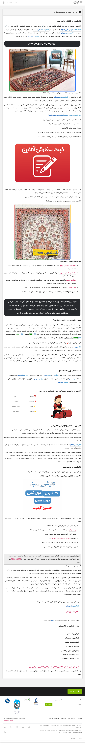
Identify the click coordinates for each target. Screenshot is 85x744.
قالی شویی (77, 347)
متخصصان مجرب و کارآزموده (67, 265)
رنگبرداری (55, 375)
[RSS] (5, 732)
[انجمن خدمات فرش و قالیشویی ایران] (7, 701)
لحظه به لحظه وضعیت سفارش (61, 538)
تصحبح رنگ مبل (63, 382)
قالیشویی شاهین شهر (67, 33)
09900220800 (33, 36)
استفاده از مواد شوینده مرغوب (67, 273)
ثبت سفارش (74, 691)
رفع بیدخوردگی (38, 379)
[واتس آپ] (29, 727)
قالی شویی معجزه (75, 444)
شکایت (63, 718)
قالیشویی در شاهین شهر (61, 97)
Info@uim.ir (74, 738)
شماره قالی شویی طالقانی (71, 667)
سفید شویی (47, 375)
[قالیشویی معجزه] (77, 3)
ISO (35, 334)
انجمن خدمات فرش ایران (41, 29)
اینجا (52, 620)
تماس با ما (71, 718)
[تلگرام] (23, 727)
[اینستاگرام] (17, 727)
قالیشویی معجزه (8, 720)
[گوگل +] (11, 727)
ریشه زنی (72, 379)
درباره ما (80, 718)
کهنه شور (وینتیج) (22, 375)
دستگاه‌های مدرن (71, 280)
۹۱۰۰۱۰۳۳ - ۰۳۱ (63, 732)
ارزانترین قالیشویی (43, 667)
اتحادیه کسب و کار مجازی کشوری (70, 29)
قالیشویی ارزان (33, 667)
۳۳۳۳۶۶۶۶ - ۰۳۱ (77, 727)
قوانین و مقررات (54, 718)
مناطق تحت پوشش (72, 612)
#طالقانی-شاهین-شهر (72, 606)
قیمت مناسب (72, 287)
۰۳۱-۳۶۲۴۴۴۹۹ (12, 2)
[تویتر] (5, 727)
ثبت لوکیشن (72, 530)
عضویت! (48, 704)
